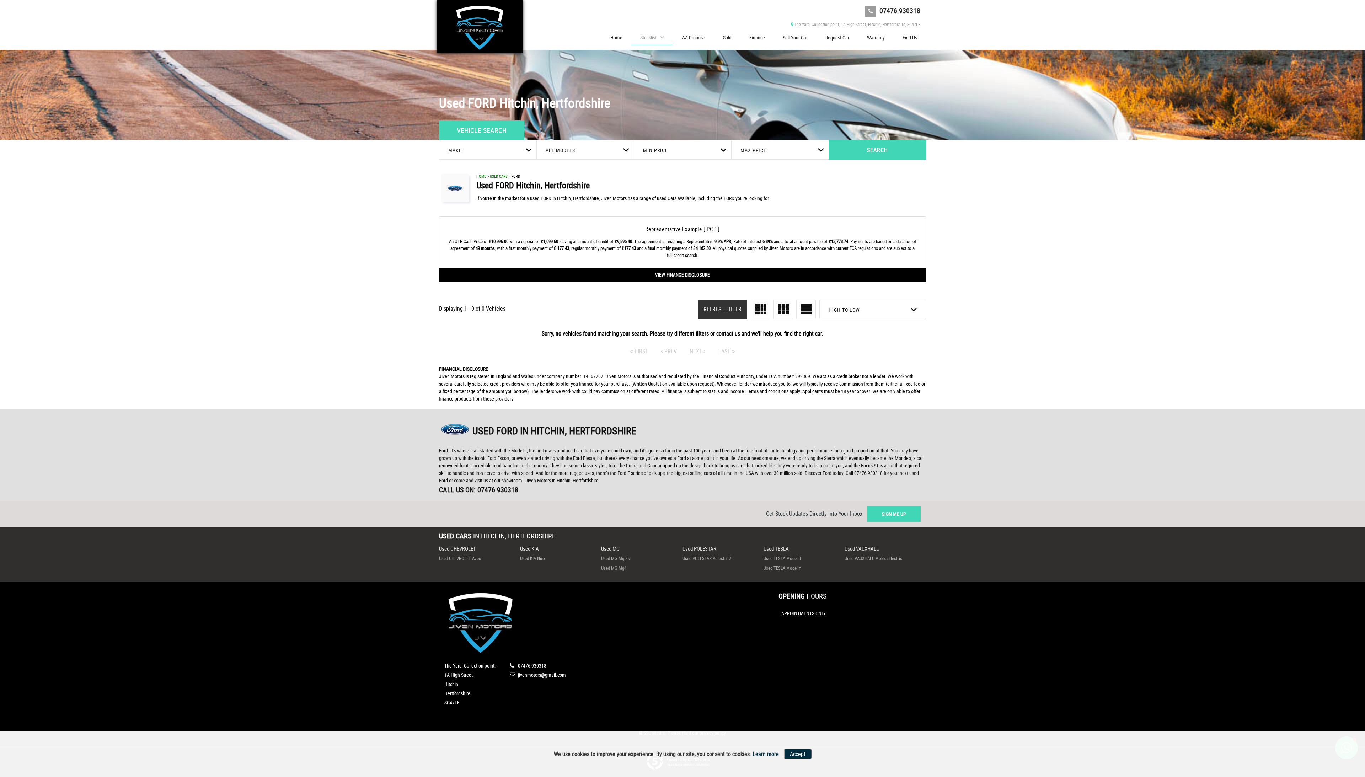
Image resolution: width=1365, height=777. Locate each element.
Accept (797, 754)
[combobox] (487, 150)
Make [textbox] (455, 150)
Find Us (910, 37)
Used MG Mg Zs (615, 558)
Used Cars (499, 176)
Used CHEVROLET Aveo (460, 558)
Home (616, 37)
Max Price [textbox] (753, 150)
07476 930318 (899, 10)
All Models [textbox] (560, 150)
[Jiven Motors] (480, 27)
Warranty (876, 37)
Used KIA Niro (532, 558)
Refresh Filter (722, 309)
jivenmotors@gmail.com (541, 674)
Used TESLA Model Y (782, 568)
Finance (757, 37)
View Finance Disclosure (682, 275)
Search (877, 150)
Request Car (837, 37)
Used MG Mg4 (613, 568)
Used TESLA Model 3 (782, 558)
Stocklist (648, 37)
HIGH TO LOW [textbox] (844, 309)
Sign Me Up (894, 513)
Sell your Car (795, 37)
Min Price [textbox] (655, 150)
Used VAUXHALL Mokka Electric (873, 558)
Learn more (766, 754)
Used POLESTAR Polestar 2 (706, 558)
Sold (727, 37)
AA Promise (693, 37)
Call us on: (478, 489)
